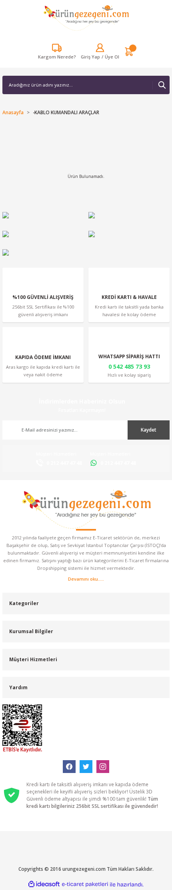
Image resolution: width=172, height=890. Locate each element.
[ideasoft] (44, 884)
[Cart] (129, 52)
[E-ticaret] (85, 884)
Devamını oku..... (86, 579)
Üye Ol (112, 57)
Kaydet (148, 429)
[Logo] (86, 18)
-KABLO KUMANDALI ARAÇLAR (66, 112)
